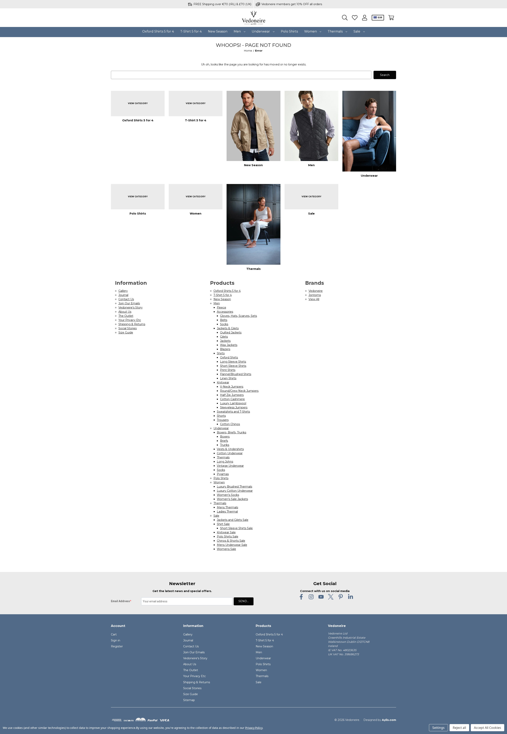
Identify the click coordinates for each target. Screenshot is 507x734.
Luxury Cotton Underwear (235, 491)
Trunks (224, 445)
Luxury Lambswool (233, 403)
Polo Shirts (289, 31)
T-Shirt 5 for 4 (191, 31)
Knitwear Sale (226, 532)
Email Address (120, 601)
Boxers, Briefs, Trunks (231, 432)
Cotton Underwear (230, 453)
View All (314, 299)
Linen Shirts (228, 378)
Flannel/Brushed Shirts (235, 374)
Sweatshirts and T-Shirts (233, 411)
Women (311, 31)
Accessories (225, 311)
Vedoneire (316, 291)
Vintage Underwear (230, 466)
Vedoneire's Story (130, 307)
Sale (357, 31)
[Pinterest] (340, 597)
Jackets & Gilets (228, 328)
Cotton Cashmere (232, 399)
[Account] (365, 18)
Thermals (335, 31)
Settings (438, 727)
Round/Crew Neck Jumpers (239, 391)
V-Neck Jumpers (231, 386)
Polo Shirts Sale (227, 536)
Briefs (224, 441)
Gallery (123, 291)
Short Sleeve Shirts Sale (236, 528)
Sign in (115, 640)
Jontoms (315, 295)
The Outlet (125, 316)
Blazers (225, 349)
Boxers (225, 436)
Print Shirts (227, 370)
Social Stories (127, 328)
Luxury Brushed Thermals (234, 486)
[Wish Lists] (355, 18)
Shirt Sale (223, 524)
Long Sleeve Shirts (233, 361)
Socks (224, 324)
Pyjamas (223, 474)
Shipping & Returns (131, 324)
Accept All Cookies (487, 727)
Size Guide (125, 332)
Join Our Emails (129, 303)
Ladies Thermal (227, 511)
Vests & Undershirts (230, 449)
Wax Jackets (228, 345)
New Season (217, 31)
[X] (331, 597)
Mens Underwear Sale (232, 545)
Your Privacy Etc (129, 320)
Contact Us (126, 299)
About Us (124, 311)
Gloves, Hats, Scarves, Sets (238, 316)
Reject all (459, 727)
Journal (123, 295)
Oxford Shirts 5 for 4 (158, 31)
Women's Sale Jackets (232, 499)
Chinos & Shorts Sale (231, 540)
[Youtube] (321, 597)
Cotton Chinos (230, 424)
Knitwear (223, 382)
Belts (223, 320)
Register (117, 646)
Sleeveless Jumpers (233, 407)
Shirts (221, 353)
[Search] (345, 18)
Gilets (224, 336)
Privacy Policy (253, 728)
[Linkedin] (350, 597)
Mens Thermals (227, 507)
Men (238, 31)
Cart (114, 634)
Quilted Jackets (230, 332)
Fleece (221, 307)
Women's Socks (228, 495)
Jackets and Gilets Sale (232, 520)
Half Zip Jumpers (232, 395)
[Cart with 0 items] (391, 18)
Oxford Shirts (229, 357)
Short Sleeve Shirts (233, 366)
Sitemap (189, 700)
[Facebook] (301, 597)
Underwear (261, 31)
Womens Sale (226, 549)
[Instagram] (311, 597)
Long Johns (225, 461)
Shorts (221, 416)
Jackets (225, 341)
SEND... (243, 601)
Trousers (223, 420)
